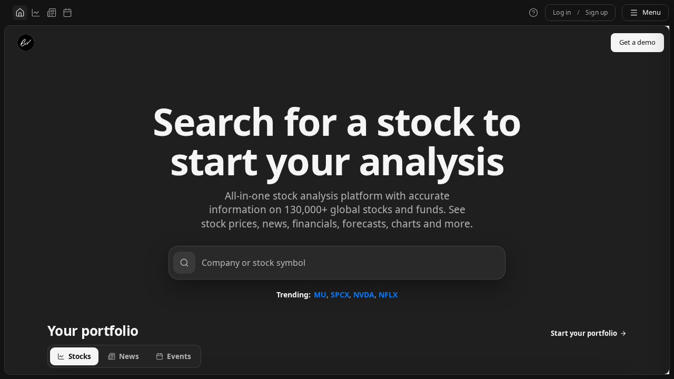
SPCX (340, 295)
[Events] (67, 12)
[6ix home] (25, 42)
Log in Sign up (580, 12)
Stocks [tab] (79, 356)
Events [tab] (179, 356)
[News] (51, 12)
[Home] (20, 12)
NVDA (363, 295)
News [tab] (129, 356)
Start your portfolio (584, 333)
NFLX (388, 295)
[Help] (533, 12)
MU (320, 295)
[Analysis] (35, 12)
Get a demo (637, 42)
